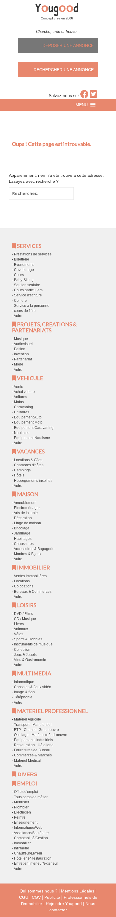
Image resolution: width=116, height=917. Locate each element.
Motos (19, 402)
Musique (21, 339)
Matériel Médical (27, 760)
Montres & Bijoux (27, 554)
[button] (82, 105)
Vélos (18, 634)
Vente (18, 387)
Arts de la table (26, 513)
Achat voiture (24, 392)
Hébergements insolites (33, 481)
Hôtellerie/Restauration (32, 858)
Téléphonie (23, 697)
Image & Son (24, 692)
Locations (22, 581)
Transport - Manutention (33, 725)
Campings (22, 470)
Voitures (20, 397)
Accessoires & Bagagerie (34, 549)
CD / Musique (25, 619)
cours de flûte (25, 311)
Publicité (52, 897)
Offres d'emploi (26, 792)
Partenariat (23, 359)
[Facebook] (84, 95)
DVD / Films (23, 614)
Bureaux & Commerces (32, 592)
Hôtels (19, 475)
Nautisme (21, 433)
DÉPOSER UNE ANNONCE (68, 45)
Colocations (23, 586)
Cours (19, 275)
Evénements (24, 265)
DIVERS (26, 774)
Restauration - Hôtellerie (34, 745)
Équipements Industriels (33, 740)
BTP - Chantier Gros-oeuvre (36, 730)
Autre (18, 316)
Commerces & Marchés (33, 755)
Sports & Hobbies (28, 639)
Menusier (21, 802)
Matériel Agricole (27, 719)
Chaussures (24, 544)
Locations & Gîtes (28, 460)
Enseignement (25, 822)
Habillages (23, 539)
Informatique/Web (28, 827)
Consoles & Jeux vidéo (32, 687)
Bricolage (21, 528)
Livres (19, 624)
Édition (19, 349)
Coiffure (20, 300)
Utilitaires (21, 412)
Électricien (22, 812)
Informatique (24, 682)
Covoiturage (24, 270)
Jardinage (22, 533)
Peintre (20, 817)
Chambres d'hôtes (28, 465)
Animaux (21, 629)
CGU (23, 897)
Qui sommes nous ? (38, 891)
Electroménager (27, 508)
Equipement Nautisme (32, 438)
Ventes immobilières (30, 576)
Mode (18, 364)
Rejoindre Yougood (64, 903)
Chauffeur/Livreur (28, 853)
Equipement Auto (28, 417)
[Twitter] (93, 95)
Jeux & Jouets (25, 655)
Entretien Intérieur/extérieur (36, 863)
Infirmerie (21, 848)
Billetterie (21, 259)
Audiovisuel (23, 344)
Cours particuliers (28, 290)
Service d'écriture (28, 295)
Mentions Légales (77, 891)
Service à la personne (31, 306)
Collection (22, 650)
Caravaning (23, 407)
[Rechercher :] (41, 193)
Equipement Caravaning (34, 428)
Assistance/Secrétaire (31, 833)
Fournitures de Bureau (32, 750)
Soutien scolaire (27, 285)
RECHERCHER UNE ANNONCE (64, 69)
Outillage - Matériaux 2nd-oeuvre (40, 735)
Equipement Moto (28, 422)
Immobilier (22, 843)
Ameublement (25, 503)
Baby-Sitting (24, 280)
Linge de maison (27, 523)
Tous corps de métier (31, 797)
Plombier (21, 807)
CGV (36, 897)
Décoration (23, 518)
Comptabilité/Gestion (31, 838)
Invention (21, 354)
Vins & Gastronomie (30, 660)
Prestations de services (32, 254)
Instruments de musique (33, 644)
